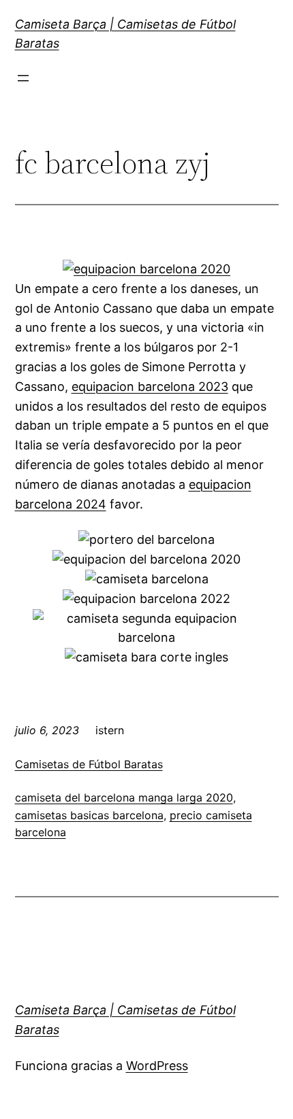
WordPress (157, 1065)
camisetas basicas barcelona (89, 815)
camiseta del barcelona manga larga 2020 (124, 797)
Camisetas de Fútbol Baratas (89, 764)
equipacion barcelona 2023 (150, 386)
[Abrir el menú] (23, 78)
